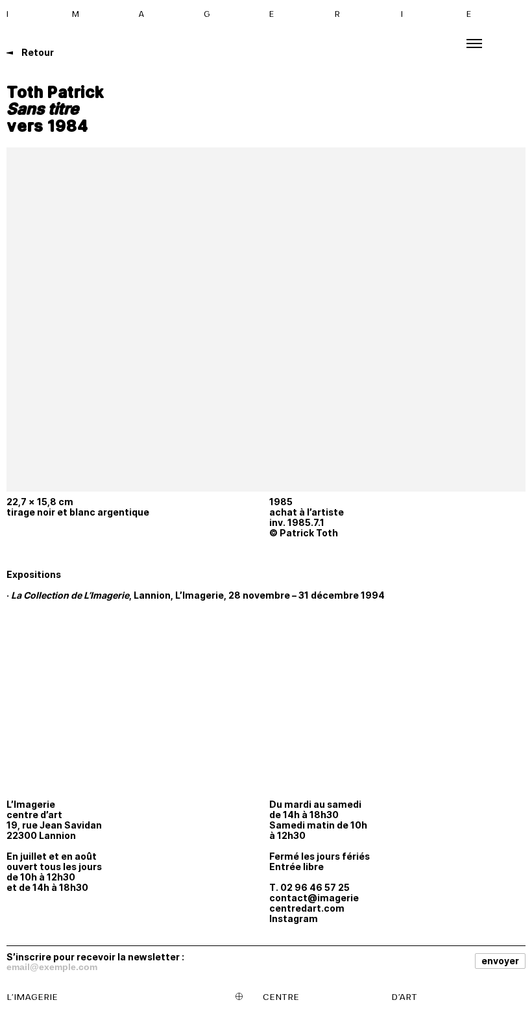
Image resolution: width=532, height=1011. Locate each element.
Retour (36, 52)
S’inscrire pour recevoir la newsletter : (95, 956)
